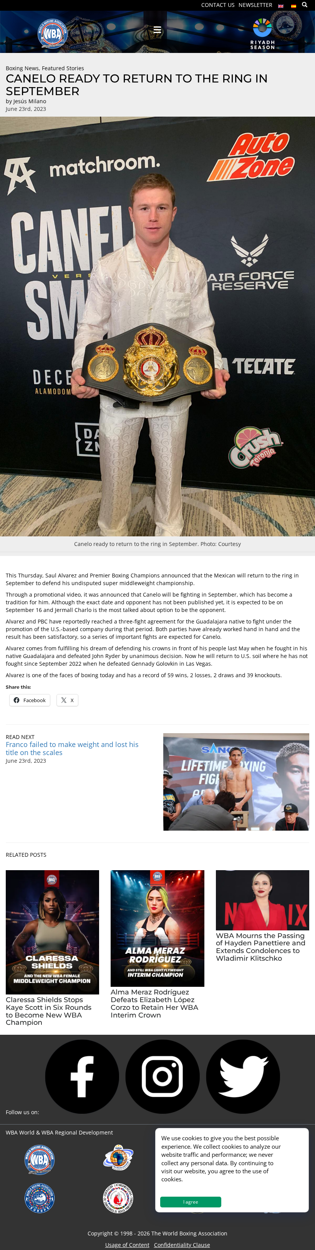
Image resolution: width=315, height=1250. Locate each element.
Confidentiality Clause (182, 1244)
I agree (190, 1202)
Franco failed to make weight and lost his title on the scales (72, 748)
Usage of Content (127, 1244)
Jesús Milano (29, 101)
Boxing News (22, 68)
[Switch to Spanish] (293, 4)
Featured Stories (63, 68)
